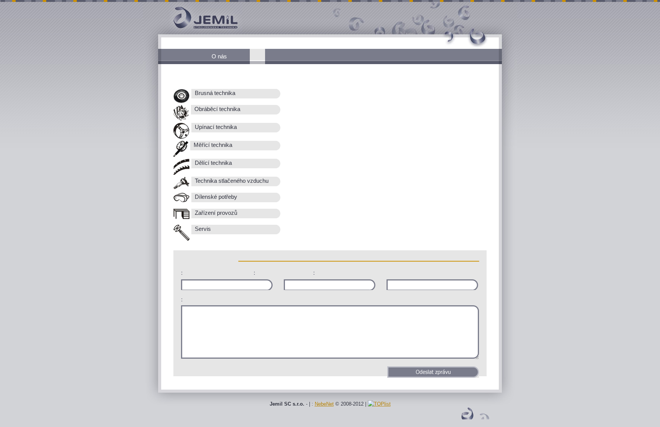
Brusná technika (214, 93)
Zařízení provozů (215, 213)
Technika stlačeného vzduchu (231, 181)
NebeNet (324, 404)
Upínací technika (215, 127)
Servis (202, 229)
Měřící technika (212, 145)
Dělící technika (212, 163)
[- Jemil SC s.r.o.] (192, 32)
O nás (219, 56)
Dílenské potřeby (215, 197)
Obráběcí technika (216, 109)
